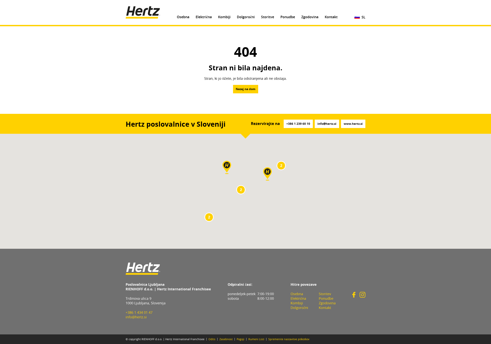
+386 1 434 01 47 (139, 312)
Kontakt (331, 17)
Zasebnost (226, 339)
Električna (204, 17)
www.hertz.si (353, 123)
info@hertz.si (326, 123)
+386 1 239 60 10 (298, 123)
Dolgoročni (246, 17)
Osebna (183, 17)
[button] (267, 174)
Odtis (211, 339)
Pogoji (240, 339)
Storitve (267, 17)
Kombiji (224, 17)
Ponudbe (287, 17)
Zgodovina (309, 17)
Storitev (325, 294)
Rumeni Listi (256, 339)
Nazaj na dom (245, 89)
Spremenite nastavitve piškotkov (288, 339)
